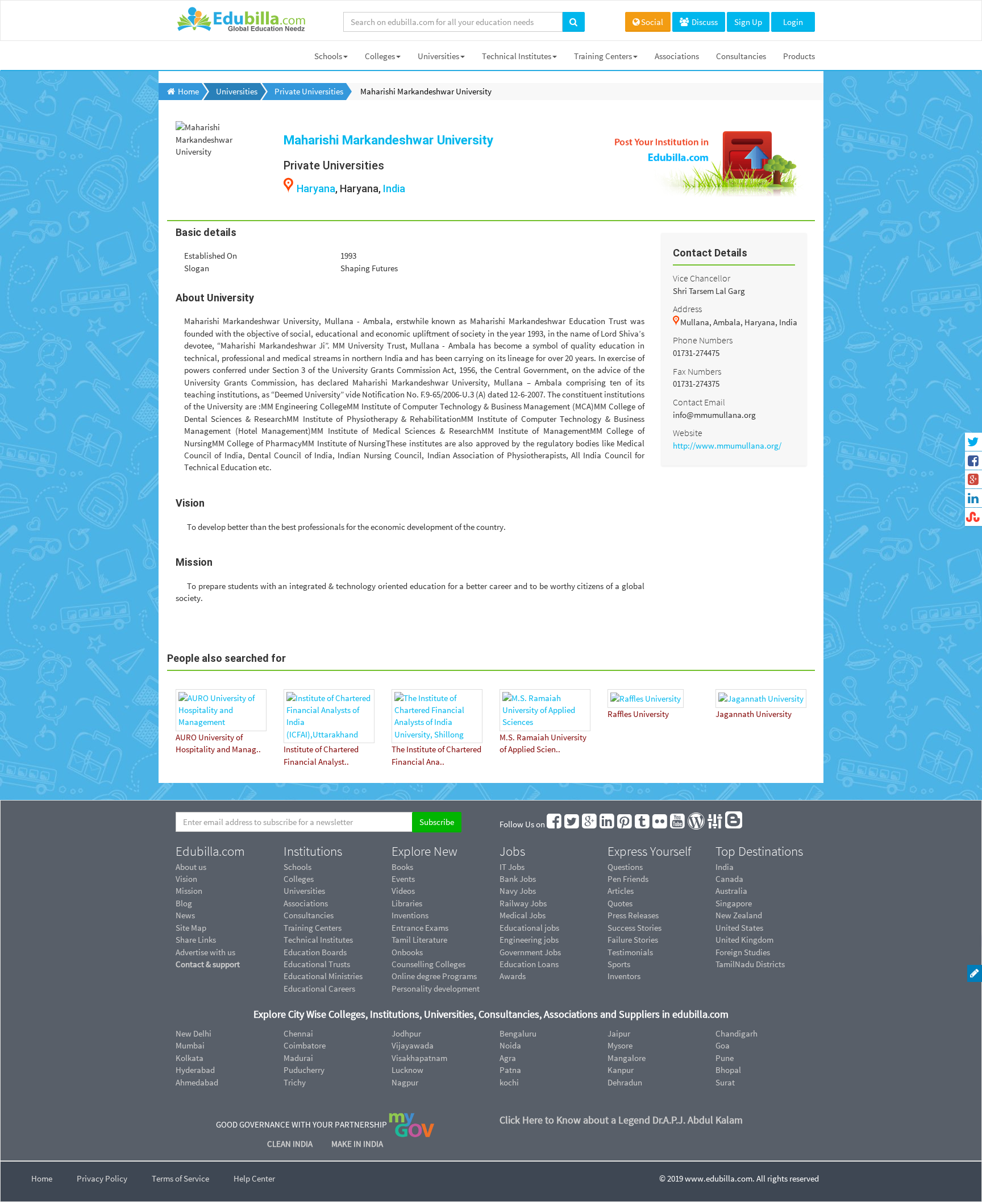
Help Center (254, 1178)
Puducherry (304, 1069)
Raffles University (638, 713)
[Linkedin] (607, 824)
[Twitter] (572, 824)
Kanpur (620, 1069)
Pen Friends (627, 878)
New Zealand (738, 915)
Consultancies (741, 56)
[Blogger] (734, 824)
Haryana (316, 188)
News (185, 915)
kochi (509, 1082)
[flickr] (660, 824)
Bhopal (728, 1069)
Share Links (196, 939)
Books (402, 866)
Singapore (733, 903)
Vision (186, 878)
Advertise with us (205, 952)
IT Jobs (512, 866)
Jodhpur (406, 1033)
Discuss (704, 21)
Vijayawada (413, 1045)
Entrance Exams (420, 927)
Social (652, 21)
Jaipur (618, 1033)
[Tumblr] (643, 824)
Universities (438, 56)
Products (799, 56)
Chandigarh (736, 1033)
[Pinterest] (625, 824)
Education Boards (315, 952)
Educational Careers (319, 988)
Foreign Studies (742, 952)
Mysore (620, 1045)
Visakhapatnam (419, 1057)
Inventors (623, 976)
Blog (184, 903)
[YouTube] (678, 824)
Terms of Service (180, 1178)
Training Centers (603, 56)
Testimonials (630, 952)
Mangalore (626, 1057)
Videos (403, 890)
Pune (724, 1057)
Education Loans (529, 964)
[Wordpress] (697, 824)
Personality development (436, 988)
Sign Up (748, 21)
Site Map (191, 927)
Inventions (410, 915)
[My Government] (411, 1123)
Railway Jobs (523, 903)
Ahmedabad (197, 1082)
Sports (618, 964)
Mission (189, 890)
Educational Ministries (323, 976)
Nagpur (405, 1082)
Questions (625, 866)
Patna (510, 1069)
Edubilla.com (210, 851)
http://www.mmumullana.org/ (727, 445)
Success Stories (634, 927)
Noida (510, 1045)
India (394, 188)
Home (41, 1178)
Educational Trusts (317, 964)
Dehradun (624, 1082)
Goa (722, 1045)
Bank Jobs (518, 878)
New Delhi (193, 1033)
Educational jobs (529, 927)
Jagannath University (753, 713)
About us (191, 866)
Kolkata (189, 1057)
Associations (677, 56)
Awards (513, 976)
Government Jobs (530, 952)
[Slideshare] (715, 824)
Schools (328, 56)
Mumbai (190, 1045)
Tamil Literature (419, 939)
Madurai (298, 1057)
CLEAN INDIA (290, 1143)
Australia (731, 890)
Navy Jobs (518, 890)
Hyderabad (195, 1069)
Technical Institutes (516, 56)
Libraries (407, 903)
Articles (620, 890)
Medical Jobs (523, 915)
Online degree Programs (434, 976)
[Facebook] (555, 824)
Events (403, 878)
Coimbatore (305, 1045)
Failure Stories (632, 939)
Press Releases (633, 915)
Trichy (295, 1082)
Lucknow (407, 1069)
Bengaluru (518, 1033)
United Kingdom (744, 939)
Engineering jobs (529, 939)
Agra (508, 1057)
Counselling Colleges (428, 964)
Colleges (380, 56)
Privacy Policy (102, 1178)
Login (793, 21)
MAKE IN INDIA (357, 1143)
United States (739, 927)
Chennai (298, 1033)
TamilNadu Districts (750, 964)
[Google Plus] (590, 824)
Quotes (620, 903)
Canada (729, 878)
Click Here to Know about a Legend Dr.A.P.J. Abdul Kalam (621, 1119)
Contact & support (208, 964)
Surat (725, 1082)
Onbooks (407, 952)
